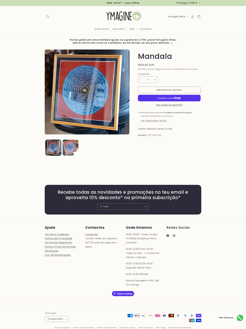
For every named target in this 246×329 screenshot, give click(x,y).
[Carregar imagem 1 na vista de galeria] (53, 148)
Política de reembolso (107, 327)
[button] (48, 17)
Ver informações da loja (154, 120)
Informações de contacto (180, 327)
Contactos (91, 234)
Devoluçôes (52, 250)
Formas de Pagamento (58, 242)
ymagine (66, 327)
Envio (158, 69)
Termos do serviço (127, 327)
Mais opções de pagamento (169, 105)
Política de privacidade (83, 327)
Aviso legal (161, 327)
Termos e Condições (57, 234)
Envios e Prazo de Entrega (60, 246)
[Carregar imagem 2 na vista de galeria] (70, 148)
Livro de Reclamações (58, 255)
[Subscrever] (145, 206)
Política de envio (145, 327)
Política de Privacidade (58, 238)
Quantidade (144, 74)
